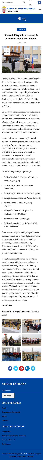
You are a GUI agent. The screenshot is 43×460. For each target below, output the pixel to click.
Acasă (4, 408)
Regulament (6, 444)
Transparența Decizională (11, 412)
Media (4, 416)
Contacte (5, 420)
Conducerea (6, 432)
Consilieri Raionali (8, 440)
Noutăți (21, 29)
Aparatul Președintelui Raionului (14, 436)
